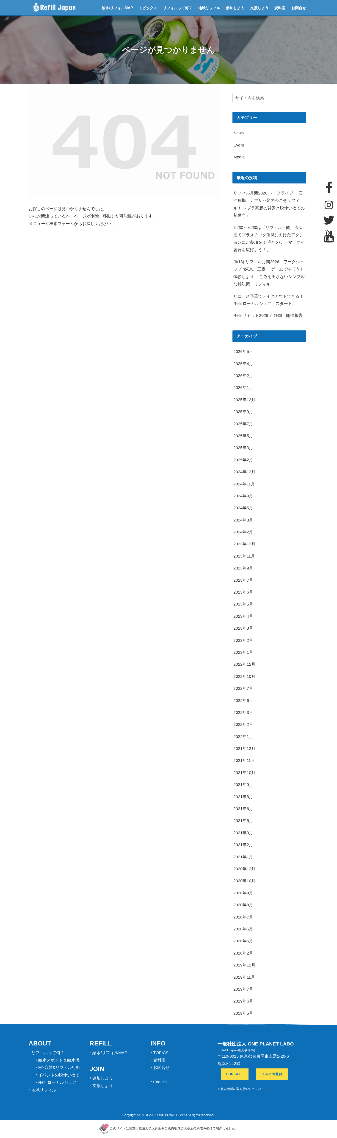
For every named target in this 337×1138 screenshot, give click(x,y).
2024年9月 (243, 496)
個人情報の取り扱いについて (241, 1089)
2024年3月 (243, 520)
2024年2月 (243, 532)
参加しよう (235, 8)
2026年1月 (243, 387)
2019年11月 (244, 977)
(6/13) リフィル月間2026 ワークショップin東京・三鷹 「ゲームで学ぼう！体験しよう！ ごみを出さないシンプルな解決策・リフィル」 (269, 272)
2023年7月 (243, 580)
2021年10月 (244, 772)
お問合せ (298, 8)
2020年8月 (243, 905)
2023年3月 (243, 628)
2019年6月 (243, 1001)
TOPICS (160, 1053)
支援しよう (259, 8)
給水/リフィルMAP (117, 8)
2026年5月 (243, 351)
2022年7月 (243, 688)
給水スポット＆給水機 (59, 1060)
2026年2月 (243, 375)
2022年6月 (243, 700)
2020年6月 (243, 929)
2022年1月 (243, 736)
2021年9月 (243, 784)
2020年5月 (243, 941)
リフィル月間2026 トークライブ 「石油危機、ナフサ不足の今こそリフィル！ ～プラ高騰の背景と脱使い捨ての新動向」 (269, 204)
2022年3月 (243, 712)
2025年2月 (243, 460)
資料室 (279, 8)
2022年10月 (244, 676)
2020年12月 (244, 869)
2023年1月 (243, 652)
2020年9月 (243, 893)
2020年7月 (243, 917)
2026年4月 (243, 363)
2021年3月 (243, 833)
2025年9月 (243, 411)
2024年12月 (244, 472)
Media (239, 157)
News (238, 133)
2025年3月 (243, 447)
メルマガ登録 (272, 1074)
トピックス (148, 8)
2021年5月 (243, 820)
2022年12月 (244, 664)
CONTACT (234, 1074)
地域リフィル (209, 8)
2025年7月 (243, 424)
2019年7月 (243, 989)
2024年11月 (244, 484)
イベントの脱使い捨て (59, 1075)
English (160, 1082)
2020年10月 (244, 881)
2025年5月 (243, 436)
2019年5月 (243, 1013)
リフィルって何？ (177, 8)
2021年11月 (244, 760)
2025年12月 (244, 399)
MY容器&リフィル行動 (59, 1067)
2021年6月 (243, 808)
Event (238, 145)
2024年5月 (243, 508)
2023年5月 (243, 604)
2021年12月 (244, 748)
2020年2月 (243, 953)
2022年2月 (243, 724)
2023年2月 (243, 640)
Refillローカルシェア (57, 1082)
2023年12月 (244, 544)
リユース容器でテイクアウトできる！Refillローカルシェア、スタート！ (268, 300)
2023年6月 (243, 592)
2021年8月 (243, 796)
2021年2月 (243, 844)
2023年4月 (243, 616)
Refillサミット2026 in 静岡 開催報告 (268, 315)
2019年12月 (244, 965)
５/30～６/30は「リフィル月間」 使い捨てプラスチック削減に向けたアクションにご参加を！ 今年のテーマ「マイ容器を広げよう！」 (269, 238)
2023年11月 (244, 556)
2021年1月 (243, 857)
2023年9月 (243, 568)
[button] (304, 98)
